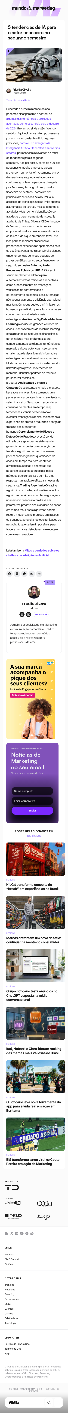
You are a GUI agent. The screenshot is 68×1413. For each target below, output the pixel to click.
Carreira (9, 1313)
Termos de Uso (13, 1348)
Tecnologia (11, 1323)
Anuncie (9, 1263)
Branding (9, 1294)
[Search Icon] (49, 1402)
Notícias (9, 1254)
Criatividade (11, 1318)
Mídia (8, 1303)
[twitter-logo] (12, 1233)
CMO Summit (12, 1259)
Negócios (10, 1289)
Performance (12, 1299)
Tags (7, 1353)
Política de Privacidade (17, 1343)
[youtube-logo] (22, 1233)
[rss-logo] (27, 1233)
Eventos (9, 1308)
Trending (9, 1284)
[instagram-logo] (7, 1233)
